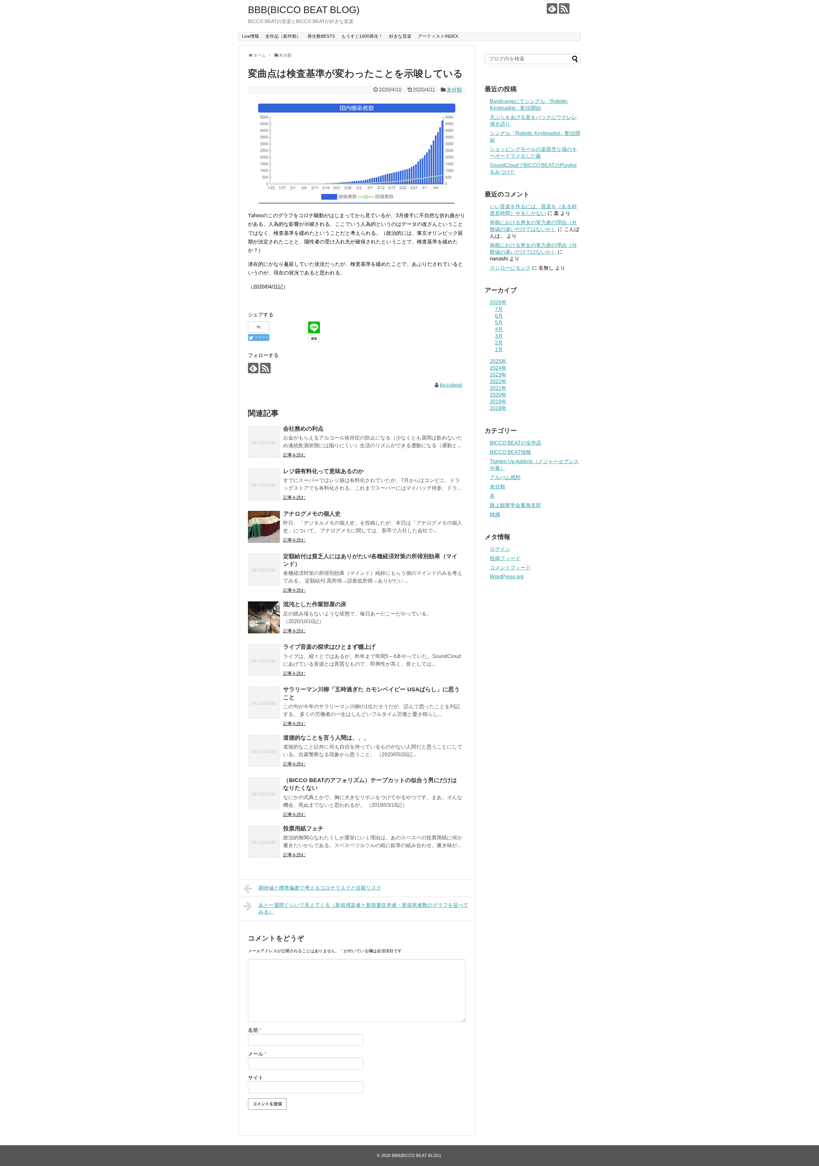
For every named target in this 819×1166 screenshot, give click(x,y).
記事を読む (294, 454)
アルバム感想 (505, 477)
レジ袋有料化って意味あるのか (323, 471)
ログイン (500, 549)
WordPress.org (507, 576)
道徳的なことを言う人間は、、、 (326, 737)
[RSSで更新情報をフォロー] (564, 8)
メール (257, 1054)
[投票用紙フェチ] (264, 842)
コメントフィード (510, 567)
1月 (499, 349)
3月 (499, 336)
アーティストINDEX (438, 36)
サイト (255, 1077)
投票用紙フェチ (303, 828)
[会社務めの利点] (264, 442)
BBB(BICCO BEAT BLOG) (304, 9)
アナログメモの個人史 (312, 514)
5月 (499, 322)
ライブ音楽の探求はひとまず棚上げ (329, 647)
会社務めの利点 (303, 428)
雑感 (495, 514)
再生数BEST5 (321, 36)
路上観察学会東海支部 (515, 505)
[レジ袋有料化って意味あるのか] (264, 484)
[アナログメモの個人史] (264, 527)
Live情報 (250, 36)
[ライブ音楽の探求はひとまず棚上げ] (264, 660)
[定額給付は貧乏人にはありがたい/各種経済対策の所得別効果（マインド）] (264, 569)
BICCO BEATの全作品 (515, 443)
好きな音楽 (400, 36)
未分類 (454, 89)
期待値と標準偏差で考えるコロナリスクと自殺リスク (319, 888)
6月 (499, 316)
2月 (499, 342)
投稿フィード (505, 558)
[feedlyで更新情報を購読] (552, 8)
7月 (499, 309)
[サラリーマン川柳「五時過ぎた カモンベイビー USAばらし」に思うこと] (264, 702)
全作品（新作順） (283, 36)
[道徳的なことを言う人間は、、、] (264, 751)
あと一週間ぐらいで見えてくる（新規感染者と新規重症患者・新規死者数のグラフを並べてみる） (363, 908)
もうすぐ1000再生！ (362, 36)
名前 (254, 1030)
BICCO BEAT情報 (510, 452)
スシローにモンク (510, 268)
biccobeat (451, 385)
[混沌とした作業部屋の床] (264, 617)
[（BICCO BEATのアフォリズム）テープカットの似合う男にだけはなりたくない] (264, 793)
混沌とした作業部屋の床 (314, 604)
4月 (499, 329)
